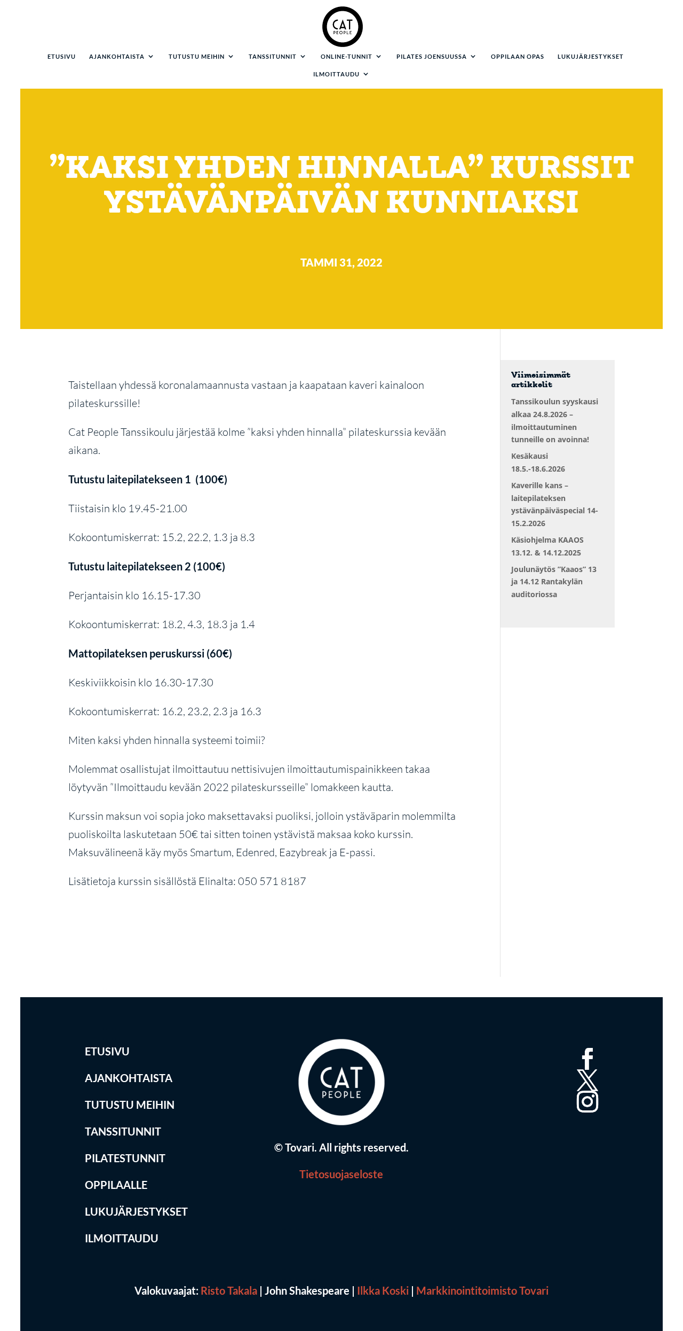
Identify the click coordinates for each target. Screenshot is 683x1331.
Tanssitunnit (273, 56)
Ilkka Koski (383, 1290)
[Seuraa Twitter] (585, 1067)
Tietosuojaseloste (341, 1174)
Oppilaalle (116, 1184)
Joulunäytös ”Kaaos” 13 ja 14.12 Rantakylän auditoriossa (554, 582)
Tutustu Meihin (129, 1104)
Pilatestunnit (125, 1158)
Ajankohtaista (117, 56)
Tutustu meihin (197, 56)
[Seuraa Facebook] (585, 1046)
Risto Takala (229, 1290)
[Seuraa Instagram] (585, 1089)
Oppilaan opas (517, 56)
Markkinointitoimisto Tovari (482, 1290)
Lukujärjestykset (591, 56)
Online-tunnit (346, 56)
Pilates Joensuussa (431, 56)
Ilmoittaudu (336, 74)
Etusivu (61, 56)
